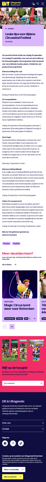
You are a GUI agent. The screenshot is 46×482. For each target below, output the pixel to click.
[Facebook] (13, 443)
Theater (6, 243)
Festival (16, 243)
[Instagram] (5, 443)
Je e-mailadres (9, 383)
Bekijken (35, 318)
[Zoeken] (37, 3)
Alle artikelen (7, 265)
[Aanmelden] (41, 383)
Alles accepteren (10, 477)
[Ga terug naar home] (11, 4)
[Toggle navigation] (43, 4)
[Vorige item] (4, 326)
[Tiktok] (21, 443)
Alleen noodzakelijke (11, 470)
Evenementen (9, 318)
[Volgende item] (12, 326)
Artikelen (11, 29)
